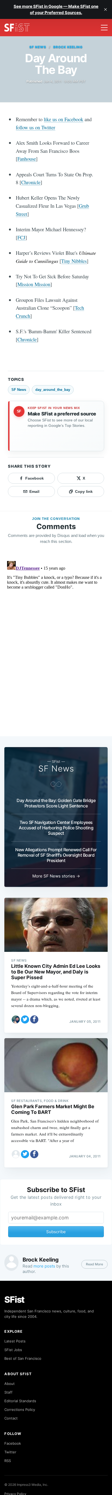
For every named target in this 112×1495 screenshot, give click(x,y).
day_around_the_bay (52, 390)
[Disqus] (56, 626)
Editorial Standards (20, 1401)
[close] (105, 9)
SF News (37, 47)
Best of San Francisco (22, 1358)
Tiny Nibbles (74, 261)
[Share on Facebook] (34, 1019)
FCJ (21, 237)
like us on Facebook (63, 119)
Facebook (12, 1443)
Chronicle (31, 182)
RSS (7, 1460)
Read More (94, 1264)
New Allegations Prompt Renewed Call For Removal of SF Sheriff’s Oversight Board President (56, 855)
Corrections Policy (19, 1409)
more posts (44, 1266)
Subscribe (56, 1231)
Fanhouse (26, 158)
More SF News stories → (56, 876)
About (9, 1383)
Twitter (10, 1452)
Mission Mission (33, 284)
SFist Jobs (13, 1350)
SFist (14, 1299)
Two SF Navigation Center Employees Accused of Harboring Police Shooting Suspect (56, 828)
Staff (8, 1392)
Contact (11, 1418)
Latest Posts (15, 1341)
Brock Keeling (67, 47)
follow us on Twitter (35, 127)
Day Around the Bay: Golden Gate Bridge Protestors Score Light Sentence (56, 803)
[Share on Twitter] (25, 1019)
